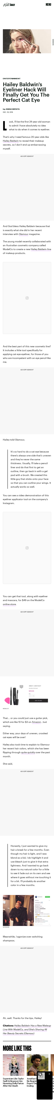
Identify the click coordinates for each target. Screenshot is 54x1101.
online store (9, 604)
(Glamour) (28, 1033)
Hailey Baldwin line (41, 249)
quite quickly (28, 752)
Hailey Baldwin (11, 140)
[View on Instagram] (27, 298)
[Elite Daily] (9, 4)
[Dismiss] (49, 1074)
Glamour (23, 234)
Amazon (36, 722)
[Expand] (40, 1074)
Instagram (53, 42)
